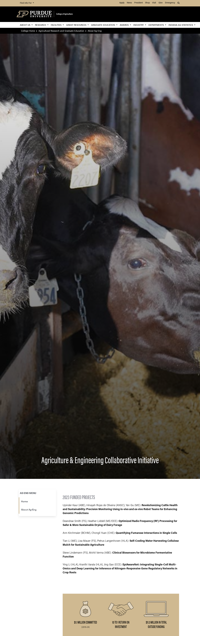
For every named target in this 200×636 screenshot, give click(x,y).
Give (161, 3)
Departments (156, 25)
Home (24, 501)
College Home (28, 30)
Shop (147, 3)
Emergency (170, 3)
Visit (154, 3)
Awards (124, 25)
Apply (121, 3)
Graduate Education (103, 25)
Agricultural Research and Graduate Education (61, 30)
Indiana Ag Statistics (181, 25)
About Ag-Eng (28, 509)
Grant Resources (76, 25)
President (138, 3)
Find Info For (26, 3)
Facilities (56, 25)
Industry (138, 25)
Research (41, 25)
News (129, 3)
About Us (25, 25)
